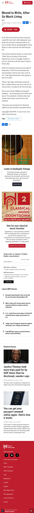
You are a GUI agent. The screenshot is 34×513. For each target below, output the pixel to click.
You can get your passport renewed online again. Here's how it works (17, 413)
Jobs (5, 474)
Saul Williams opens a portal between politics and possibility (17, 332)
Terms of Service (8, 498)
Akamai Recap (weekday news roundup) (16, 274)
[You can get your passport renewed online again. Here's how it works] (16, 398)
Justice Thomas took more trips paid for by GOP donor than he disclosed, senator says (16, 371)
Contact (6, 482)
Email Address (8, 261)
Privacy (6, 502)
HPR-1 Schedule (8, 467)
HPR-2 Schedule (8, 471)
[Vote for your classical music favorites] (17, 207)
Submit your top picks (17, 246)
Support (6, 486)
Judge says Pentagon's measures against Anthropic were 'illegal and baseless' (18, 324)
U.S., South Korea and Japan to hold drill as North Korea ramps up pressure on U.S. (18, 315)
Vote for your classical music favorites (17, 227)
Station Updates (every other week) (15, 269)
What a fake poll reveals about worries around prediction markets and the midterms (17, 305)
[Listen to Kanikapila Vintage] (17, 150)
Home (5, 463)
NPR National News (13, 118)
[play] (3, 511)
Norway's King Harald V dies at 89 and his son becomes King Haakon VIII (17, 296)
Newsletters (7, 478)
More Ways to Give (9, 490)
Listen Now (17, 184)
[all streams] (31, 510)
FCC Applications (8, 494)
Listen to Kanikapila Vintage (17, 169)
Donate (28, 3)
